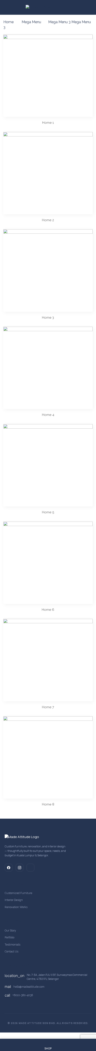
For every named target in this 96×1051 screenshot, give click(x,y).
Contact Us (11, 951)
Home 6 (48, 610)
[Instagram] (19, 867)
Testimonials (12, 944)
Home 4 (48, 415)
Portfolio (9, 937)
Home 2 (48, 220)
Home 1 (48, 123)
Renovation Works (16, 907)
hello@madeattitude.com (28, 986)
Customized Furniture (18, 893)
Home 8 (48, 804)
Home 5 (48, 512)
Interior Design (14, 900)
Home (8, 22)
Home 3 (48, 318)
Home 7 (48, 707)
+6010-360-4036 (23, 995)
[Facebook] (9, 867)
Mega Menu (31, 22)
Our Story (10, 930)
